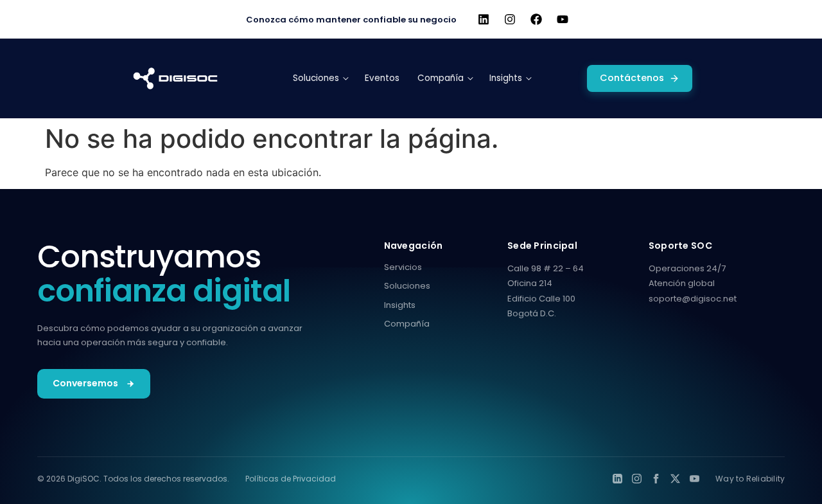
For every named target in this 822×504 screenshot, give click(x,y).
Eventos (382, 78)
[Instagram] (509, 19)
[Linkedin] (483, 19)
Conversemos (85, 383)
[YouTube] (694, 478)
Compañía (407, 324)
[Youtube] (562, 19)
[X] (675, 478)
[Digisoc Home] (175, 78)
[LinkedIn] (617, 478)
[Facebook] (536, 19)
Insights (399, 305)
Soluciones (407, 286)
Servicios (403, 267)
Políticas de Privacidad (290, 478)
